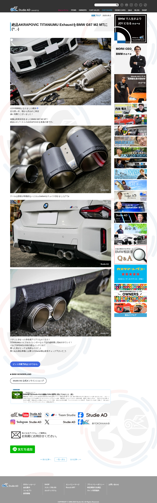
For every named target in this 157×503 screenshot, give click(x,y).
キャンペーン (63, 10)
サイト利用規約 (93, 490)
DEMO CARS (120, 10)
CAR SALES (94, 10)
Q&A (130, 10)
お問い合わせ (114, 484)
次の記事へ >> (75, 459)
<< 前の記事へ (45, 459)
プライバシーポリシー (95, 484)
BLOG (136, 10)
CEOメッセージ (29, 484)
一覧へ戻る (60, 459)
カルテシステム (50, 490)
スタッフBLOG (50, 487)
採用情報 (26, 493)
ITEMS (73, 10)
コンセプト (27, 490)
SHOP (144, 10)
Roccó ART (70, 487)
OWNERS (83, 10)
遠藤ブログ (96, 15)
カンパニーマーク (73, 484)
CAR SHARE (107, 10)
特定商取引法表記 (94, 487)
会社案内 (26, 487)
